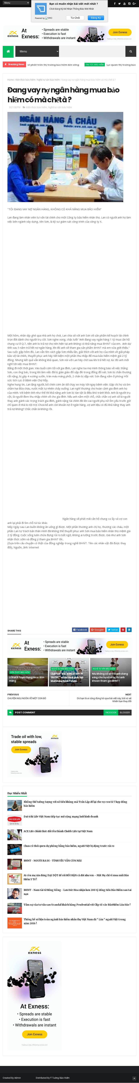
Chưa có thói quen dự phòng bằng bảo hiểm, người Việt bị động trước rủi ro (69, 846)
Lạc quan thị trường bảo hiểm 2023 (113, 65)
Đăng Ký (96, 17)
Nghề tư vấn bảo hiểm (48, 79)
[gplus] (134, 3)
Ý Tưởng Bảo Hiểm (60, 1078)
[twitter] (120, 3)
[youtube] (125, 3)
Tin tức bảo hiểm (80, 64)
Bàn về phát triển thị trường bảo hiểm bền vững (35, 65)
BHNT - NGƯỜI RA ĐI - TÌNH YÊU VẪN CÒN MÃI (53, 860)
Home (10, 79)
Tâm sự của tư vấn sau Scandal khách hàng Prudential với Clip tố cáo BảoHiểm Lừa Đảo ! (77, 904)
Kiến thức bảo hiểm (25, 79)
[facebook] (115, 3)
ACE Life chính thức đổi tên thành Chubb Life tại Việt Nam (58, 831)
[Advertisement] (34, 277)
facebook (110, 712)
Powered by (40, 18)
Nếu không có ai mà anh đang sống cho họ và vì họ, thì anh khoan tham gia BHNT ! (110, 677)
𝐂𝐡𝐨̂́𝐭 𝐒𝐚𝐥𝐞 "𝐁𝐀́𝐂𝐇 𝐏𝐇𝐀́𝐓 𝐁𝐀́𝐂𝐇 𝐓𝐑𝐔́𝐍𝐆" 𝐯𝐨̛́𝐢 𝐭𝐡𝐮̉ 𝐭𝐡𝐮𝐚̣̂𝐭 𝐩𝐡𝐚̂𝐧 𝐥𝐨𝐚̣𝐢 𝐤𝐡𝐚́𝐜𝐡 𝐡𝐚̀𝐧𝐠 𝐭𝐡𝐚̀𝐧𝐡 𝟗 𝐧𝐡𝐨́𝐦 (67, 677)
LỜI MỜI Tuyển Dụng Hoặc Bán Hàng (26, 679)
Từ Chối (75, 17)
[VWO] (49, 18)
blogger (125, 712)
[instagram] (129, 3)
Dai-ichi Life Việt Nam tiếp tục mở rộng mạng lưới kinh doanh (61, 816)
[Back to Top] (134, 1078)
